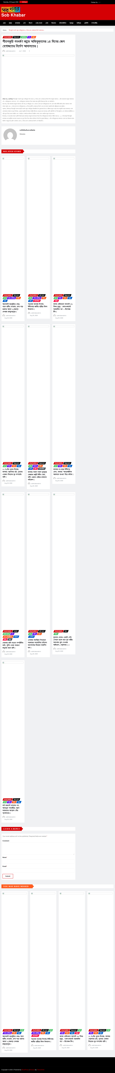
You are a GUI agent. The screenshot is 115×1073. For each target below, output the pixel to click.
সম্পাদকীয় (94, 23)
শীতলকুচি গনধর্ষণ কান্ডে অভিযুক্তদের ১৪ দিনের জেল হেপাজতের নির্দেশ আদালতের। (26, 30)
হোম (4, 23)
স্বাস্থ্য (71, 23)
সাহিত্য (79, 23)
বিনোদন (53, 23)
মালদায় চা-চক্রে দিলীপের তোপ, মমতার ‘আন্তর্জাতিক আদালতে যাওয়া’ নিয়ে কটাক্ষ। (63, 471)
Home (4, 30)
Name (5, 857)
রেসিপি (86, 23)
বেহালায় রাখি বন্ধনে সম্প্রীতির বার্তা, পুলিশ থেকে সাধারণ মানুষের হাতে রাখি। (13, 645)
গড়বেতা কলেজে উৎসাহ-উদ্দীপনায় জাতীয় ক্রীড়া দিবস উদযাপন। (37, 306)
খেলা (46, 23)
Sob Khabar (13, 15)
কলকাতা (17, 23)
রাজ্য (10, 23)
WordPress (25, 1070)
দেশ (24, 23)
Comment (6, 841)
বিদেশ (30, 23)
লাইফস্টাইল (62, 23)
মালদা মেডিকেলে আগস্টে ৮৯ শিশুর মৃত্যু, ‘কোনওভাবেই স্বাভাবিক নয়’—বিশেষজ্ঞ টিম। (71, 1038)
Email (5, 866)
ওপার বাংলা (39, 23)
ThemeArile (40, 1070)
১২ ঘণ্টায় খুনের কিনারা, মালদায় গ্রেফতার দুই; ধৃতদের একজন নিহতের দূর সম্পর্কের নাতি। (99, 1038)
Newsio (32, 1070)
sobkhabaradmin (10, 51)
